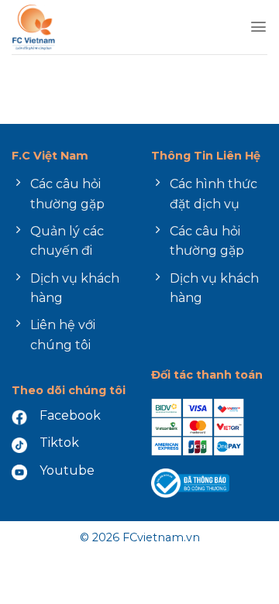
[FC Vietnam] (76, 27)
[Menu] (258, 27)
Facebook (70, 415)
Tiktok (59, 442)
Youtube (67, 470)
